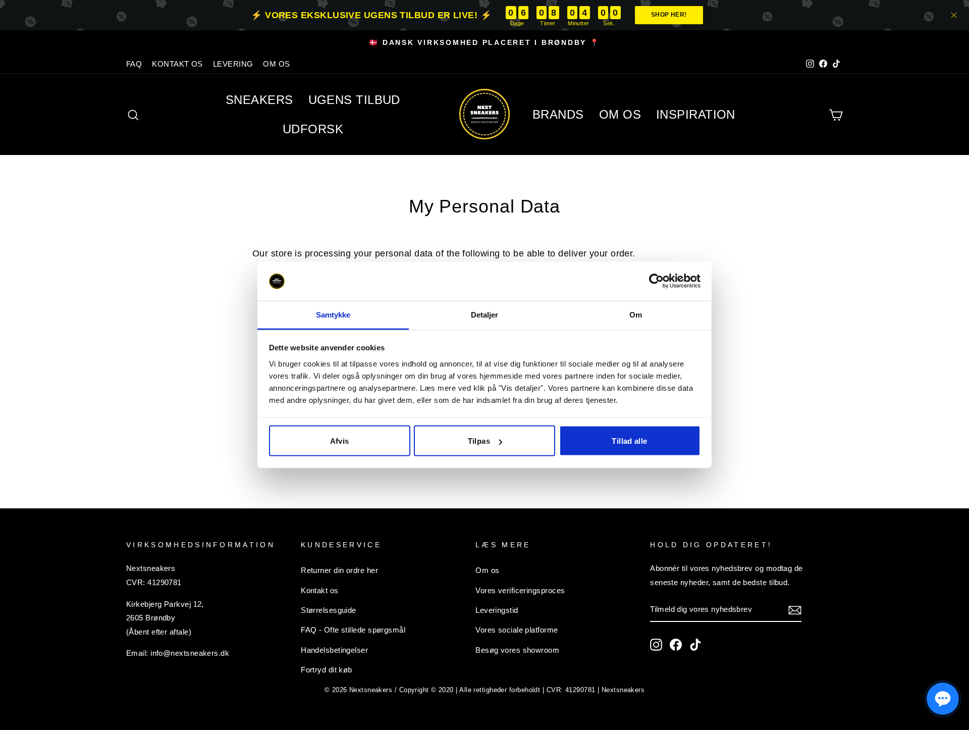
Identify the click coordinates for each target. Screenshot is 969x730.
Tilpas (479, 441)
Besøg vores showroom (517, 650)
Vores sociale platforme (516, 629)
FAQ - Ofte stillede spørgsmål (353, 629)
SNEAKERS (259, 100)
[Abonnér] (794, 609)
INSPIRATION (695, 114)
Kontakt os (320, 590)
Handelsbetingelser (334, 650)
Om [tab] (635, 314)
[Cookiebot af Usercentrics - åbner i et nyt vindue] (656, 281)
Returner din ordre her (339, 570)
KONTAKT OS (177, 64)
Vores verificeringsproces (520, 590)
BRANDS (558, 114)
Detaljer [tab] (485, 314)
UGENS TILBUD (354, 100)
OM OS (276, 64)
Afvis (339, 441)
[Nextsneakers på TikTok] (695, 644)
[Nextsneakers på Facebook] (676, 644)
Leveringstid (496, 610)
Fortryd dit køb (326, 669)
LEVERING (233, 64)
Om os (487, 570)
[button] (943, 699)
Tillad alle (629, 441)
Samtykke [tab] (333, 314)
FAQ (134, 64)
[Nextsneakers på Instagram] (656, 644)
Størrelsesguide (328, 610)
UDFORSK (313, 129)
